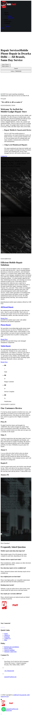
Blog (5, 640)
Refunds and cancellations (11, 647)
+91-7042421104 (9, 670)
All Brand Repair (7, 307)
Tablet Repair (6, 346)
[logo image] (7, 706)
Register (8, 26)
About (6, 14)
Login (2, 28)
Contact (7, 23)
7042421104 (8, 710)
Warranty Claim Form (10, 651)
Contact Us (4, 156)
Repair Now (4, 318)
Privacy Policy (8, 648)
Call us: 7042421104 (16, 71)
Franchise (10, 17)
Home (6, 12)
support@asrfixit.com (10, 677)
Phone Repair (6, 325)
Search (16, 68)
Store (6, 19)
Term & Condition (9, 650)
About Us (7, 635)
